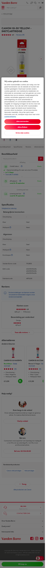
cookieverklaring (10, 116)
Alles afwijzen (22, 127)
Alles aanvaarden (22, 121)
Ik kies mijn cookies (22, 133)
